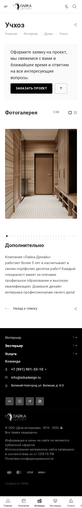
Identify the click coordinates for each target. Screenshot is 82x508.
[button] (7, 236)
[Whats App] (40, 401)
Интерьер (13, 337)
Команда (12, 361)
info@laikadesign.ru (26, 378)
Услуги (11, 354)
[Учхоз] (41, 174)
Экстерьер (14, 346)
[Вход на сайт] (61, 428)
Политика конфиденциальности (29, 459)
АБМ (24, 483)
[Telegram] (30, 401)
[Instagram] (20, 401)
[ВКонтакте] (9, 401)
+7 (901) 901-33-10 (27, 369)
